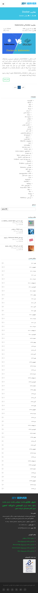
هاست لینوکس (20, 502)
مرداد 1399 (33, 366)
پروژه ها (30, 193)
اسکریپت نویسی (26, 125)
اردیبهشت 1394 (32, 461)
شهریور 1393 (32, 480)
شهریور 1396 (32, 449)
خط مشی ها (5, 585)
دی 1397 (33, 421)
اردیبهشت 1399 (32, 378)
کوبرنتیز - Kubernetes (25, 167)
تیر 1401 (33, 275)
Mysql (29, 102)
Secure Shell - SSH (25, 187)
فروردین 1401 (32, 287)
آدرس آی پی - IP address (25, 163)
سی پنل (28, 110)
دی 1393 (33, 473)
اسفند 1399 (33, 338)
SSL (30, 191)
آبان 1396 (33, 445)
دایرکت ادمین (27, 112)
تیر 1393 (33, 488)
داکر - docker (27, 149)
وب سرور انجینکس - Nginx (23, 155)
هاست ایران (11, 502)
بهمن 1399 (33, 342)
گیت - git (28, 131)
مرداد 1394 (33, 453)
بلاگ (32, 15)
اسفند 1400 (33, 291)
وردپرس (29, 129)
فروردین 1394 (32, 465)
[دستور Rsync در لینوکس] (30, 231)
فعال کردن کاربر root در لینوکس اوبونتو (14, 246)
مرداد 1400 (33, 318)
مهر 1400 (33, 310)
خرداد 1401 (33, 279)
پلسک (28, 114)
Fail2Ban (26, 181)
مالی (31, 195)
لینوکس (29, 118)
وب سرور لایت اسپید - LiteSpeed (22, 159)
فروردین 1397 (32, 429)
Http (29, 189)
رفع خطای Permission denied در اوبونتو (13, 238)
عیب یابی (28, 123)
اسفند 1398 (33, 386)
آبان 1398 (33, 401)
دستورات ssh (28, 116)
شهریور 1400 (32, 314)
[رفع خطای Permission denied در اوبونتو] (30, 240)
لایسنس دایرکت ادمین (12, 506)
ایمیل (29, 165)
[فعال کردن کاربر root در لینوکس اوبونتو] (30, 248)
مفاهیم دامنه (27, 145)
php (30, 104)
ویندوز (29, 127)
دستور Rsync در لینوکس (17, 229)
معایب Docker (23, 15)
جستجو (4, 209)
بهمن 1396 (33, 437)
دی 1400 (33, 298)
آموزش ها (30, 100)
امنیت (28, 121)
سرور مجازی (30, 502)
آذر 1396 (33, 441)
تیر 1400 (33, 322)
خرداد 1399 (33, 374)
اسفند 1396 (33, 433)
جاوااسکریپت (27, 139)
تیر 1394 (33, 457)
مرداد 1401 (33, 271)
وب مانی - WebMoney (25, 197)
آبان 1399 (33, 354)
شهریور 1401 (32, 267)
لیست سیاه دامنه (26, 147)
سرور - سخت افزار (26, 175)
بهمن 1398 (33, 389)
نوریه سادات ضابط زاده (28, 30)
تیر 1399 (33, 370)
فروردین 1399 (32, 382)
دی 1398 (33, 393)
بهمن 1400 (33, 295)
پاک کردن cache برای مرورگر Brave (26, 551)
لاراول (27, 137)
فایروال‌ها (27, 179)
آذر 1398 (33, 397)
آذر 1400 (33, 302)
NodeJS (29, 161)
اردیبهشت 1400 (32, 330)
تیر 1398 (33, 417)
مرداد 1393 (33, 484)
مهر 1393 (33, 476)
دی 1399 (33, 346)
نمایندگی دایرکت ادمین (22, 508)
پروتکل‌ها (29, 183)
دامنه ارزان (27, 506)
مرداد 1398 (33, 413)
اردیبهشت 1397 (32, 425)
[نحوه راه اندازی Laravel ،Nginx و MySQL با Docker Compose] (30, 223)
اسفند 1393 (33, 469)
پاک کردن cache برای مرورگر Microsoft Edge (23, 544)
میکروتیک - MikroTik (25, 141)
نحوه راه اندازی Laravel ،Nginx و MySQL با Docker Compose (12, 221)
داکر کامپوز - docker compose (22, 151)
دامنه (29, 143)
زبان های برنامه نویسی (26, 133)
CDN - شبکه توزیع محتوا (25, 173)
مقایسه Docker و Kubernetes (25, 25)
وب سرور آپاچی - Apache (24, 157)
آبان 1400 (33, 306)
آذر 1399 (33, 350)
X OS (29, 106)
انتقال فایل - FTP (25, 185)
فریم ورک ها (27, 135)
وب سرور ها (28, 153)
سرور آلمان (32, 508)
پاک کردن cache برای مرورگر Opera (26, 541)
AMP (28, 171)
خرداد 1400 (33, 326)
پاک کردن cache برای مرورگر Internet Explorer (23, 548)
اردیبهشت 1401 (32, 283)
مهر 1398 (33, 405)
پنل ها (29, 108)
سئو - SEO (28, 169)
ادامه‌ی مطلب (6, 79)
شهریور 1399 (32, 362)
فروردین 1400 (32, 334)
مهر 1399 (33, 358)
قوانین (10, 585)
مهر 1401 (33, 263)
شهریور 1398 (32, 409)
